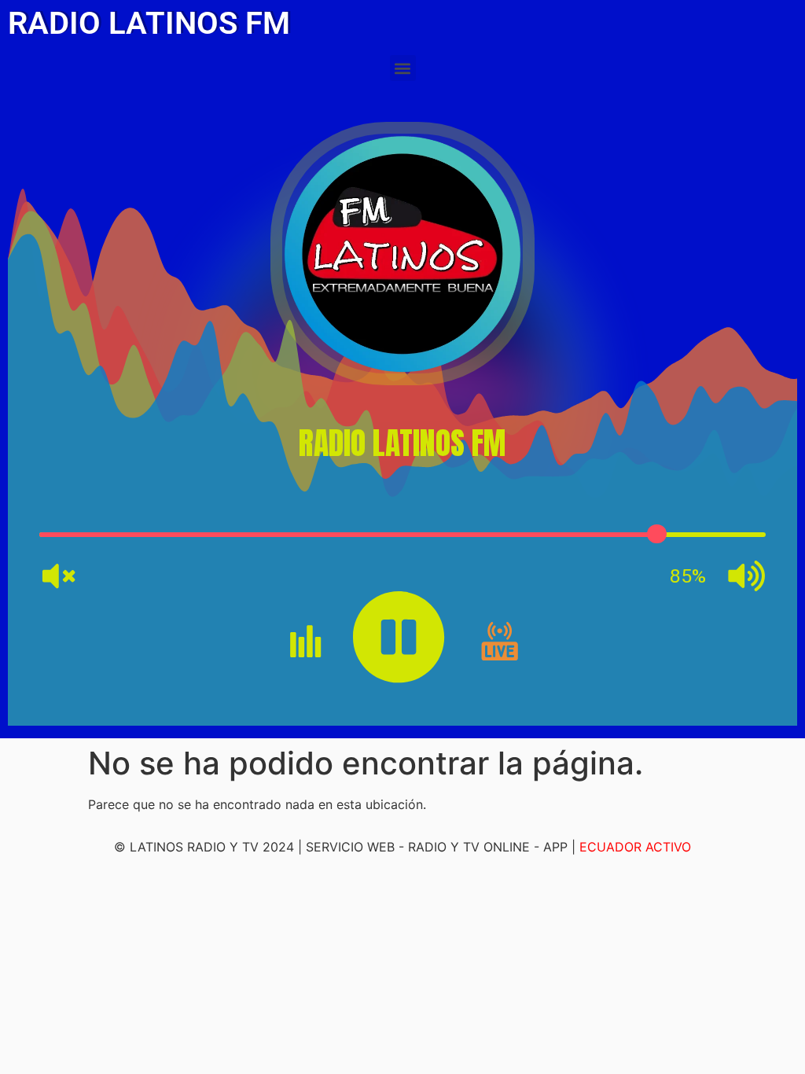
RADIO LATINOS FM (149, 23)
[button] (403, 68)
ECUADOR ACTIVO (635, 847)
